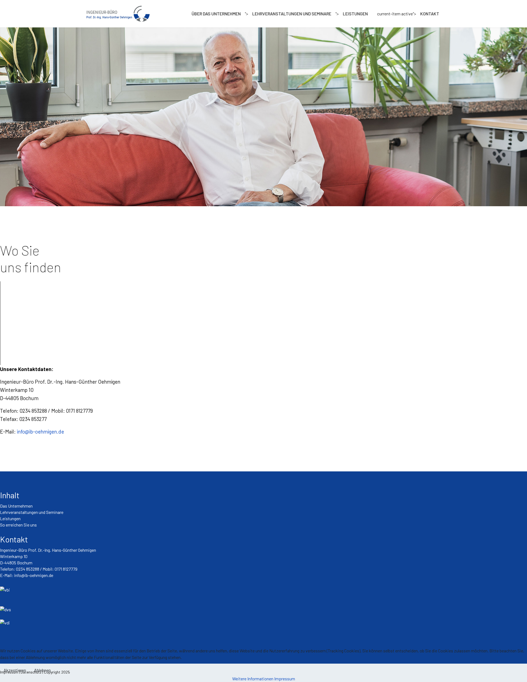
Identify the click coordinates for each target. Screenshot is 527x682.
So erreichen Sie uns (18, 524)
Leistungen (10, 518)
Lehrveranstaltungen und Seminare (31, 512)
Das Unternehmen (16, 505)
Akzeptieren (15, 670)
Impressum (284, 678)
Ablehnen (42, 670)
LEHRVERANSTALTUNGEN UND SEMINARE (291, 13)
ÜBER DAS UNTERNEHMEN (216, 13)
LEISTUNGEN (355, 13)
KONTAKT (429, 13)
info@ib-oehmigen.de (40, 431)
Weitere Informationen (252, 678)
